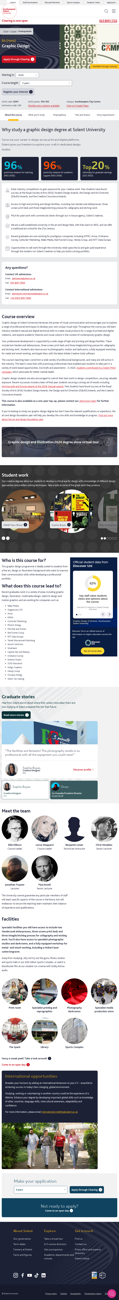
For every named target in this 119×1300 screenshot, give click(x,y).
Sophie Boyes (59, 524)
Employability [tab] (59, 114)
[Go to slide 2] (105, 538)
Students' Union (93, 2)
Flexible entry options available (43, 105)
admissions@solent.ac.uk (23, 278)
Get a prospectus (53, 1249)
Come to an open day (14, 1064)
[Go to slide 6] (116, 538)
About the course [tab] (13, 114)
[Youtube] (29, 1276)
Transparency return (92, 1293)
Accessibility (75, 1293)
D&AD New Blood (12, 524)
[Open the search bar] (106, 11)
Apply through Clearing (16, 59)
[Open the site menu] (114, 11)
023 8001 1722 (108, 20)
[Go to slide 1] (102, 538)
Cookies (63, 1293)
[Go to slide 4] (110, 538)
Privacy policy (51, 1293)
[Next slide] (8, 538)
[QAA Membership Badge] (102, 1276)
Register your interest (15, 91)
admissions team (88, 400)
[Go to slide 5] (113, 538)
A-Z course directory (55, 1244)
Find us (79, 1238)
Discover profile (82, 769)
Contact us (80, 1244)
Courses (13, 31)
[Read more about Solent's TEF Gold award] (94, 1276)
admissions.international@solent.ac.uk (30, 293)
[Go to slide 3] (107, 538)
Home (5, 31)
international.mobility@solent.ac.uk (59, 1111)
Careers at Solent (22, 1249)
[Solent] (9, 11)
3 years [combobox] (25, 83)
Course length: (10, 83)
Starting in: (8, 75)
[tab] (25, 790)
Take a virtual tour (53, 1238)
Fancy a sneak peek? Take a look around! (24, 1058)
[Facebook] (22, 1276)
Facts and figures (22, 1254)
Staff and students (30, 2)
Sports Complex (73, 2)
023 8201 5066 (17, 282)
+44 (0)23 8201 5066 (20, 298)
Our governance (22, 1238)
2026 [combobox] (21, 75)
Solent (13, 2)
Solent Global (82, 1258)
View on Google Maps (77, 105)
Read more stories (14, 714)
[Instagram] (15, 1276)
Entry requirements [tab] (106, 114)
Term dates (19, 1244)
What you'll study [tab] (36, 114)
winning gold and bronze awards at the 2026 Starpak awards (33, 386)
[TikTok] (36, 1276)
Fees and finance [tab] (82, 114)
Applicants (111, 2)
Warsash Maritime (52, 2)
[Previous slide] (3, 538)
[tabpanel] (59, 646)
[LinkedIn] (43, 1276)
